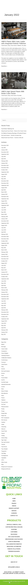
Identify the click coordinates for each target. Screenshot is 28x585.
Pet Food (3, 404)
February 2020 (4, 216)
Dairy (9, 45)
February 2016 (4, 290)
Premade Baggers (14, 551)
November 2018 (4, 238)
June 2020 (3, 209)
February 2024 (4, 161)
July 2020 (3, 207)
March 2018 (4, 249)
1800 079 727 (14, 562)
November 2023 (4, 167)
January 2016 (4, 292)
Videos (14, 505)
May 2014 (3, 325)
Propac (3, 411)
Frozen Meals (4, 377)
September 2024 (5, 154)
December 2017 (4, 256)
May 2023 (3, 178)
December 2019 (4, 221)
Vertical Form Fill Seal (14, 524)
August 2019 (4, 225)
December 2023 (4, 165)
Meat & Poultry (4, 391)
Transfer (3, 444)
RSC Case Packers (14, 536)
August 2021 (4, 201)
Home (14, 498)
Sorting (2, 435)
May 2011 (3, 334)
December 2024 (4, 152)
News (2, 395)
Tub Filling (3, 453)
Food (12, 45)
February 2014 (4, 330)
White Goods (4, 462)
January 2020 (4, 218)
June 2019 (3, 229)
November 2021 (4, 196)
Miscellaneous (4, 393)
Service (14, 510)
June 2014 (3, 323)
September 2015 (5, 298)
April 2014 (3, 327)
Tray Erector (4, 446)
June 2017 (3, 265)
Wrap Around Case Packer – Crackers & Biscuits (12, 137)
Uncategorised (4, 455)
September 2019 (5, 223)
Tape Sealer (4, 440)
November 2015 (4, 296)
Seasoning (3, 426)
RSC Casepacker (5, 417)
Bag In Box (14, 534)
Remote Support (14, 508)
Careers (14, 513)
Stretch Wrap (4, 437)
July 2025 (3, 147)
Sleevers (3, 428)
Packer (15, 45)
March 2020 (4, 214)
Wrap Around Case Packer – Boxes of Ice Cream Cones (13, 131)
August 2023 (4, 174)
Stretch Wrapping (14, 541)
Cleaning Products (5, 355)
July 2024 (3, 156)
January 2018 (4, 254)
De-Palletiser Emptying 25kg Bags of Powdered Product (13, 133)
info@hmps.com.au (14, 567)
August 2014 (4, 321)
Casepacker (4, 351)
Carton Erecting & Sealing (14, 527)
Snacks (3, 433)
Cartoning (14, 531)
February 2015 (4, 309)
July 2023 (3, 176)
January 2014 (4, 332)
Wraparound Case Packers (14, 539)
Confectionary (4, 360)
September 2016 (5, 278)
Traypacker (3, 451)
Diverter (3, 368)
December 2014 (4, 312)
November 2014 (4, 314)
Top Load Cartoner (5, 442)
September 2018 (5, 243)
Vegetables (3, 457)
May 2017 (3, 267)
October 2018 (4, 241)
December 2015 (4, 294)
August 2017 (4, 263)
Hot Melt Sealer (4, 382)
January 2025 (4, 149)
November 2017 (4, 258)
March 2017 (4, 269)
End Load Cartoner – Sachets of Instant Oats (11, 135)
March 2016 (4, 287)
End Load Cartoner (5, 371)
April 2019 (3, 232)
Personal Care (4, 402)
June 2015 (3, 303)
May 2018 (3, 247)
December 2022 (4, 181)
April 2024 (3, 158)
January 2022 (4, 194)
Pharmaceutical (4, 406)
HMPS (14, 501)
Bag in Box (3, 342)
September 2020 (5, 205)
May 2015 (3, 305)
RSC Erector (4, 420)
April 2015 (3, 307)
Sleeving (14, 529)
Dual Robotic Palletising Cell (7, 128)
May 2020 (3, 212)
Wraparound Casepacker (7, 466)
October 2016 (4, 276)
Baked (2, 344)
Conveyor (3, 362)
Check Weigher (4, 353)
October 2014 (4, 316)
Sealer (2, 424)
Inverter (3, 386)
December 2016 (4, 274)
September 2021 (5, 198)
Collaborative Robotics (6, 357)
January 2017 (4, 272)
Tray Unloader (4, 448)
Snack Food (4, 431)
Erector (3, 373)
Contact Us (14, 515)
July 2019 (3, 227)
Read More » (4, 66)
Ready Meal (4, 413)
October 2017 (4, 261)
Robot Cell (3, 415)
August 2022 (4, 187)
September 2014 (5, 318)
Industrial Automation (6, 384)
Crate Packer (4, 45)
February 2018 (4, 252)
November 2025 (4, 145)
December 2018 (4, 236)
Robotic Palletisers (14, 549)
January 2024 (4, 163)
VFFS (2, 460)
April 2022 (3, 189)
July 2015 (3, 301)
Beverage (3, 346)
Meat (2, 388)
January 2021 (4, 203)
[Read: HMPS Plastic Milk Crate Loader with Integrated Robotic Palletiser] (14, 30)
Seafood (3, 422)
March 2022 (4, 192)
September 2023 (5, 172)
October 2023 (4, 169)
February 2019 (4, 234)
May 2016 (3, 283)
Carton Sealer (4, 348)
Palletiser (19, 45)
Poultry (2, 408)
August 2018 (4, 245)
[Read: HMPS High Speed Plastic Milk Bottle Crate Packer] (14, 80)
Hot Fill (2, 380)
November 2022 (4, 183)
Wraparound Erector (5, 468)
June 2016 (3, 281)
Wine (2, 464)
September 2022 (5, 185)
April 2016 (3, 285)
